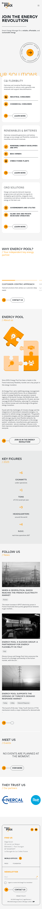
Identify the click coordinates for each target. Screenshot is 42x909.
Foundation (17, 863)
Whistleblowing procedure (14, 901)
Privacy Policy (21, 896)
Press (6, 863)
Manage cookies (27, 901)
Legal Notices (26, 899)
